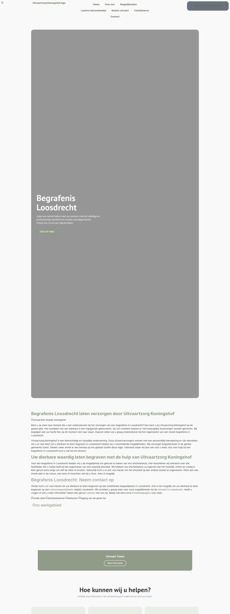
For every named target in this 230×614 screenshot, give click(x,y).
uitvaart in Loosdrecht (170, 489)
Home (96, 4)
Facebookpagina (141, 493)
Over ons (110, 4)
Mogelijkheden (128, 4)
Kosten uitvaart (120, 10)
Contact (115, 16)
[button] (33, 541)
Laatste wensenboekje (93, 10)
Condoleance (141, 10)
